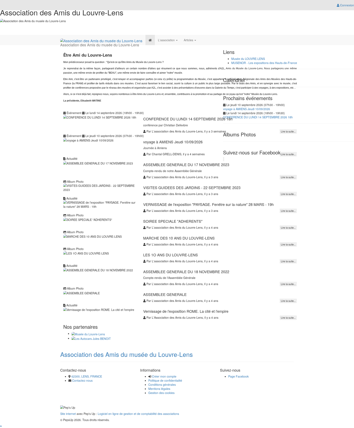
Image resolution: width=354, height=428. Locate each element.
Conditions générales (162, 384)
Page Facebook (238, 376)
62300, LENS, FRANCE (86, 376)
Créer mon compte (164, 376)
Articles (189, 40)
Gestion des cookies (161, 393)
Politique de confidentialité (165, 380)
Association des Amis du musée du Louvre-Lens (126, 354)
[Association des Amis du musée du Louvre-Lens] (101, 40)
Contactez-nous (82, 380)
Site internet (68, 414)
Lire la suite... (288, 177)
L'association (167, 40)
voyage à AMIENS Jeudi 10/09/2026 (246, 109)
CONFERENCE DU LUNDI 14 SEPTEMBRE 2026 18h (258, 117)
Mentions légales (159, 389)
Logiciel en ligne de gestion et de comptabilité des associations (138, 414)
